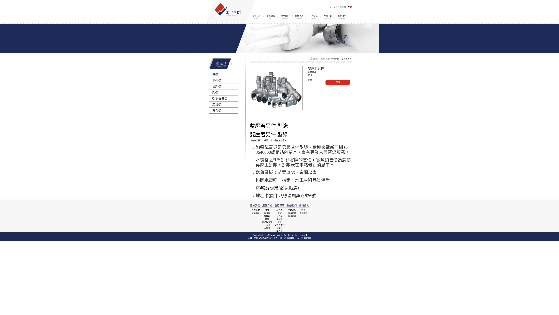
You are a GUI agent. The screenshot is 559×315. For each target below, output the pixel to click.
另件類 (267, 213)
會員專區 (303, 213)
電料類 (267, 216)
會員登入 (337, 7)
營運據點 (292, 210)
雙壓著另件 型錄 (269, 126)
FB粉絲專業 (267, 188)
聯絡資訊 (292, 216)
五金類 (267, 228)
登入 (303, 210)
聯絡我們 (292, 213)
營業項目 (256, 213)
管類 (267, 210)
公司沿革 (256, 210)
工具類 (267, 225)
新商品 (279, 210)
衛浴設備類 (267, 222)
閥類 (267, 219)
